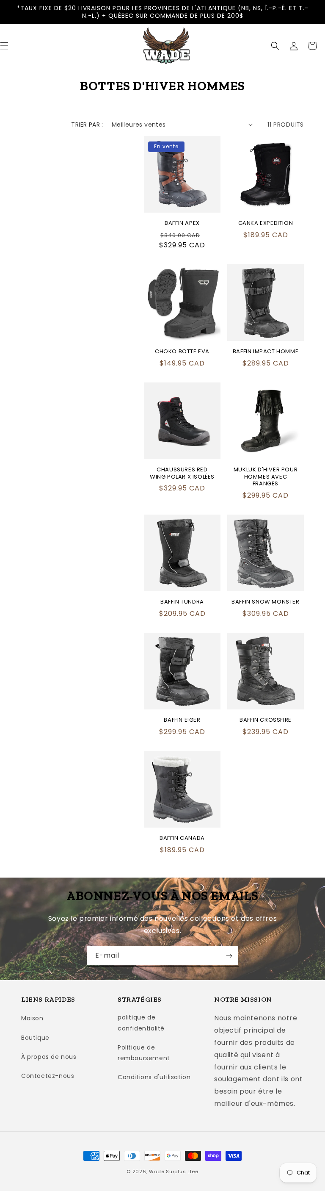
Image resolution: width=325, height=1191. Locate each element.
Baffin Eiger (182, 720)
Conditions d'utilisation (154, 1077)
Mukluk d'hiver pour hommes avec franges (265, 477)
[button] (275, 45)
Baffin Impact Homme (265, 351)
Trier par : (87, 124)
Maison (32, 1018)
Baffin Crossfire (266, 720)
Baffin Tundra (182, 602)
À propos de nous (49, 1057)
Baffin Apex (182, 223)
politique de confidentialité (141, 1022)
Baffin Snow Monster (265, 602)
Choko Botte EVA (182, 351)
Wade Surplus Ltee (173, 1171)
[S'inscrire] (229, 956)
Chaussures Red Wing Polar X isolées (182, 473)
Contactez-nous (47, 1076)
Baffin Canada (182, 838)
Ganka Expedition (265, 223)
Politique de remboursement (144, 1052)
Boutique (35, 1037)
